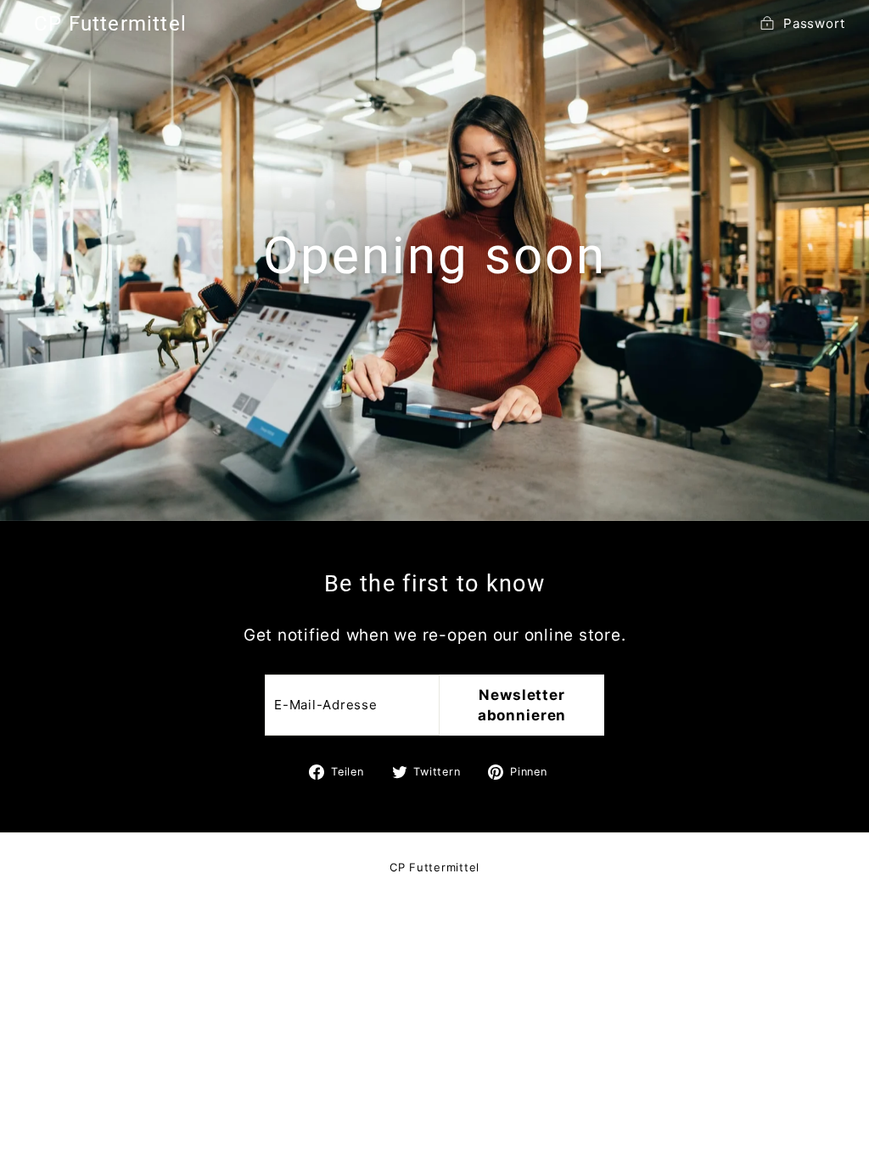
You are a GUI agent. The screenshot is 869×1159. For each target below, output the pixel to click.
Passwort (814, 23)
